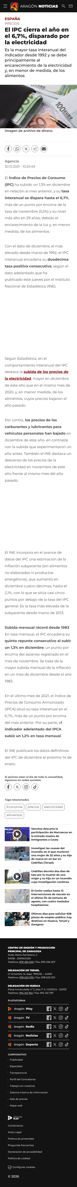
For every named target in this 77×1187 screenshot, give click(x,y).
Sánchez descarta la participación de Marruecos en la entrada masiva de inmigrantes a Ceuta (51, 834)
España (12, 19)
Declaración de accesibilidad (25, 1151)
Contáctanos (15, 1125)
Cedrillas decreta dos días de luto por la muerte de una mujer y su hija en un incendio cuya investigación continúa (51, 877)
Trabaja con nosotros (22, 1086)
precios (33, 807)
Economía (15, 807)
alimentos (14, 815)
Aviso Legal (15, 1132)
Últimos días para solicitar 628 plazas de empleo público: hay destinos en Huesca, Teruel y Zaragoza (51, 919)
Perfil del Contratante (23, 1079)
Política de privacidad (21, 1138)
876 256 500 (26, 962)
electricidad (53, 807)
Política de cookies (19, 1158)
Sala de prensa (18, 1099)
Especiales (16, 1066)
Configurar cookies (24, 1167)
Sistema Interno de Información (29, 1092)
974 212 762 (26, 993)
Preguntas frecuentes (21, 1145)
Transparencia (18, 1072)
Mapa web (16, 1105)
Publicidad (16, 1059)
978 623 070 (26, 977)
